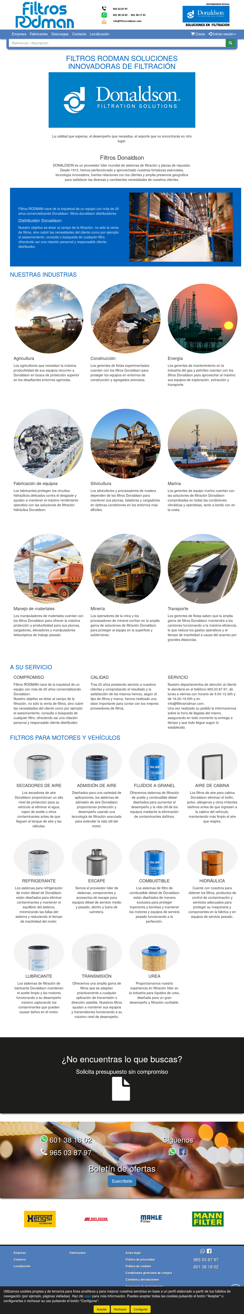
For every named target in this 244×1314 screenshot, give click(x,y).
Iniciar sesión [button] (223, 33)
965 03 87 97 (70, 1152)
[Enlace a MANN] (207, 1219)
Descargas (60, 33)
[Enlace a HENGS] (39, 1219)
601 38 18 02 (70, 1140)
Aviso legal (133, 1253)
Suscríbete (122, 1181)
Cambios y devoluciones (142, 1279)
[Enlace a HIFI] (95, 1219)
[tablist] (122, 1218)
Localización (99, 33)
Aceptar (102, 1309)
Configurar (140, 1309)
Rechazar (120, 1309)
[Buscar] (230, 43)
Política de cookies (138, 1266)
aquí (88, 1296)
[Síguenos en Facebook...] (183, 1152)
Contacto (79, 33)
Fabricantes (39, 33)
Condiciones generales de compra (149, 1273)
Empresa (19, 33)
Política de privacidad (140, 1259)
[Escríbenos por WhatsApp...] (173, 1152)
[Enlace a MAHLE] (151, 1219)
